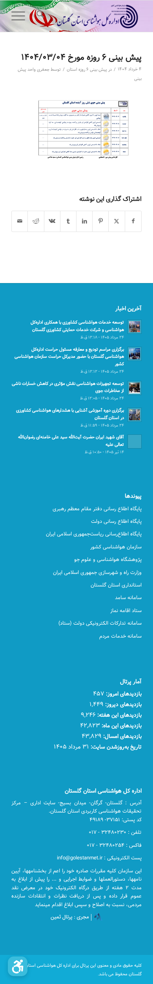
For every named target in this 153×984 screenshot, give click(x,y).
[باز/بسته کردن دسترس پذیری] (17, 966)
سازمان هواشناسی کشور (116, 547)
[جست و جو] (39, 16)
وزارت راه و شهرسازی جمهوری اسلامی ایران (97, 572)
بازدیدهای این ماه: (121, 725)
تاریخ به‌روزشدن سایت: (115, 746)
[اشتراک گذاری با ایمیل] (19, 221)
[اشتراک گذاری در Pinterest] (100, 221)
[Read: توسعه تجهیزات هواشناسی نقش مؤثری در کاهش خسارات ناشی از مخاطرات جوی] (135, 388)
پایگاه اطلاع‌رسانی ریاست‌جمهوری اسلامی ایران (94, 534)
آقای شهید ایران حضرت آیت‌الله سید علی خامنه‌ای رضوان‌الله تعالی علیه (71, 440)
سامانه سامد (128, 597)
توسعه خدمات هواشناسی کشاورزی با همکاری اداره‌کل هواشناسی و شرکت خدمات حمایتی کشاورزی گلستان (77, 325)
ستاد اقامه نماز (126, 610)
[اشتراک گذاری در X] (116, 221)
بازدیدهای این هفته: (119, 714)
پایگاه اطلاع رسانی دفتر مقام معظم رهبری (97, 508)
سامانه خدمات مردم (120, 636)
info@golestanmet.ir (79, 857)
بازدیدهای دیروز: (123, 704)
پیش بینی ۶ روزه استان (87, 69)
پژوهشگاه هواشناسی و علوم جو (108, 559)
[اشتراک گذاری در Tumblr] (68, 221)
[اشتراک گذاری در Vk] (52, 221)
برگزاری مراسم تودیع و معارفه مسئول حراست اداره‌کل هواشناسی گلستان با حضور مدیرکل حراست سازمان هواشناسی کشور (69, 357)
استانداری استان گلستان (116, 585)
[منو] (20, 16)
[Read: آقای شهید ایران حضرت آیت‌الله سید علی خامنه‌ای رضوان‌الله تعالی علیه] (135, 441)
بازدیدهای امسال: (122, 736)
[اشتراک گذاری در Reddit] (36, 221)
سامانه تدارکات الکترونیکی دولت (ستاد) (100, 623)
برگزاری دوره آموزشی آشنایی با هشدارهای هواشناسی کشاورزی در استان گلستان (70, 413)
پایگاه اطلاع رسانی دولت (116, 521)
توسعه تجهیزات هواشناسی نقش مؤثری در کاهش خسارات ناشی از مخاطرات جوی (68, 387)
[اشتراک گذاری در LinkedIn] (84, 221)
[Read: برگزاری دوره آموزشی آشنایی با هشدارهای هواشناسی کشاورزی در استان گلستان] (135, 415)
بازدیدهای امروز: (123, 693)
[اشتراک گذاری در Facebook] (133, 221)
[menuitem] (39, 16)
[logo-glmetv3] (90, 16)
